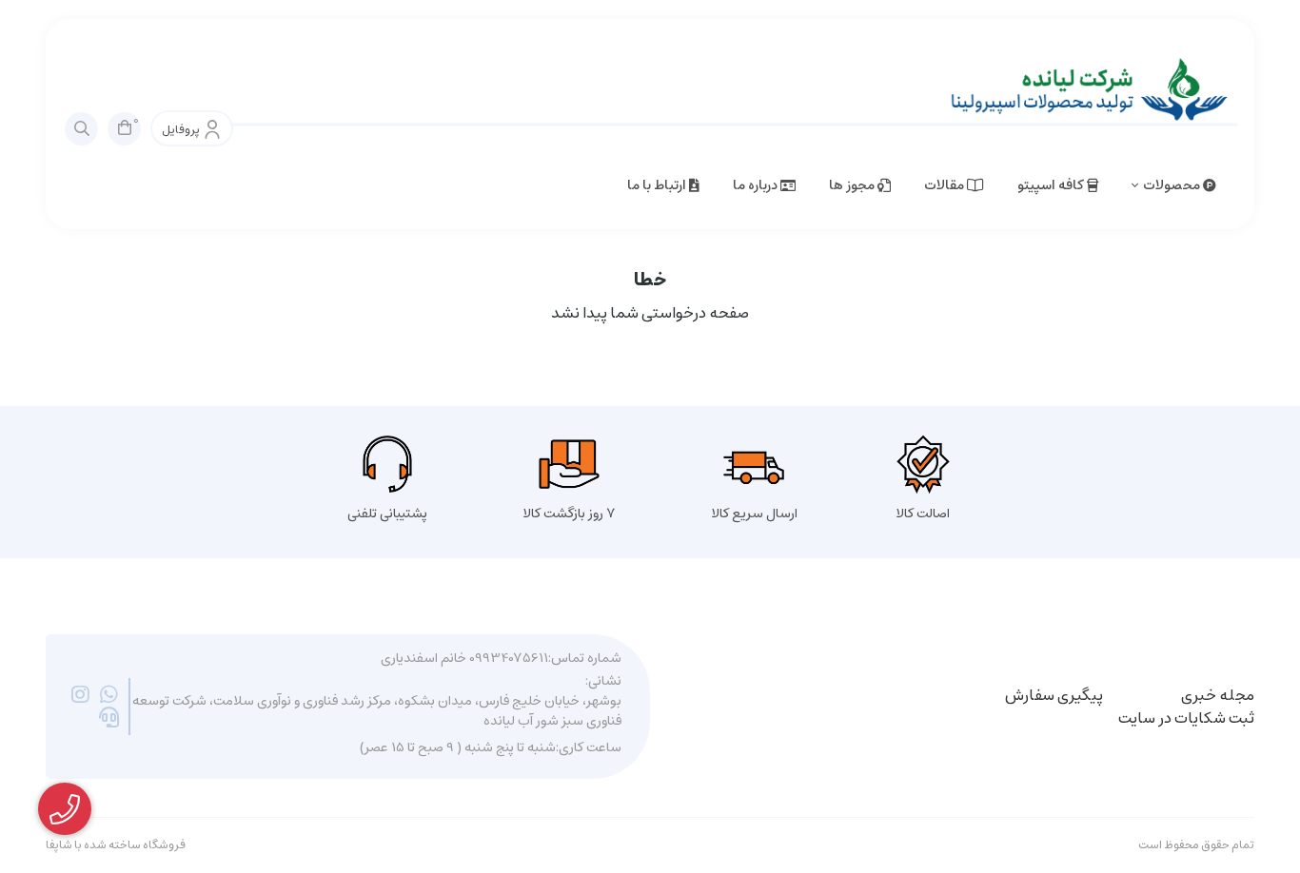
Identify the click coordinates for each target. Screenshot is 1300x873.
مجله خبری (1217, 695)
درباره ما (756, 185)
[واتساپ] (109, 695)
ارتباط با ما (658, 185)
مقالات (945, 185)
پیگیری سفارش (1054, 695)
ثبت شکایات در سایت (1186, 718)
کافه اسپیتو (1052, 185)
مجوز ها (853, 185)
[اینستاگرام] (80, 695)
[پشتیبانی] (109, 718)
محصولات (1173, 185)
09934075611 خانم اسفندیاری (464, 659)
